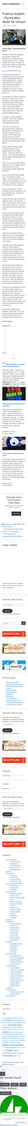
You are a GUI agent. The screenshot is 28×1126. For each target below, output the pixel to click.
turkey (9, 1050)
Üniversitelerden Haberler (14, 704)
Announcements (11, 859)
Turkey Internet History (13, 700)
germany (15, 1027)
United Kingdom (20, 1053)
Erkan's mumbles (15, 909)
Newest (14, 1084)
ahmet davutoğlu (12, 1018)
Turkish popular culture (17, 992)
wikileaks (18, 1055)
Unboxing (13, 917)
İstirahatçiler (10, 921)
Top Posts (13, 952)
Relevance (5, 1084)
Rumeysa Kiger (15, 927)
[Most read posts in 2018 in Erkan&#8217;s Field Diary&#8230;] (14, 400)
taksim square (19, 1047)
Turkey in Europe (11, 966)
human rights (9, 1029)
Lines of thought (15, 865)
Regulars (9, 941)
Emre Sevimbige (15, 879)
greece (4, 1029)
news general (14, 867)
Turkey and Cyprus (16, 972)
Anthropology (14, 885)
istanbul (12, 913)
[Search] (23, 623)
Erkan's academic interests (14, 883)
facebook (5, 1027)
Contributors (7, 524)
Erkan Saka (13, 925)
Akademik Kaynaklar (12, 682)
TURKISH (15, 524)
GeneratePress (10, 1064)
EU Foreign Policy (15, 956)
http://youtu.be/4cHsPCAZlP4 (11, 70)
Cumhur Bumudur (15, 923)
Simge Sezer (14, 933)
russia (3, 1047)
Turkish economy (15, 978)
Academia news (15, 861)
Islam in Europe (15, 964)
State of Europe (11, 953)
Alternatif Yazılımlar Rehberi (15, 684)
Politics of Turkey (15, 1040)
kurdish (9, 1036)
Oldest (23, 1084)
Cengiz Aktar (14, 877)
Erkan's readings (15, 911)
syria (14, 1047)
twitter (14, 1053)
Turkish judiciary (15, 982)
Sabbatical (13, 915)
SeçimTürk (9, 694)
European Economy (16, 960)
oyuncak (9, 526)
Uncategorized (10, 996)
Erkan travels (14, 907)
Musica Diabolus (11, 692)
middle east (14, 1038)
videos (14, 1055)
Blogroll (8, 871)
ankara (8, 1020)
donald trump (13, 1022)
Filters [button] (4, 1082)
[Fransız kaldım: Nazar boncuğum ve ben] (14, 449)
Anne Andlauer (7, 321)
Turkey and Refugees (17, 976)
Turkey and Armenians (17, 970)
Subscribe (16, 513)
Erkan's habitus (11, 891)
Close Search (6, 1093)
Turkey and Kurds (15, 974)
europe (18, 1022)
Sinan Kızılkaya (15, 937)
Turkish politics (15, 986)
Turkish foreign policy (16, 980)
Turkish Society (11, 990)
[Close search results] (2, 1074)
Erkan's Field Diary (11, 4)
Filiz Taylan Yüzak (15, 881)
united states (7, 1055)
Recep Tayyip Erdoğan (12, 1044)
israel (22, 1029)
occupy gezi (8, 1040)
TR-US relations (15, 968)
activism (4, 1018)
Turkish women (15, 994)
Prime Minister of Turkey (14, 1042)
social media (9, 1047)
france (10, 1027)
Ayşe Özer (13, 875)
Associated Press (16, 1020)
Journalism (13, 889)
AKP (18, 1018)
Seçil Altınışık (14, 929)
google (20, 1027)
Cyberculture (14, 887)
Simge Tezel (14, 935)
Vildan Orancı (14, 939)
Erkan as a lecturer (16, 901)
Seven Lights (14, 931)
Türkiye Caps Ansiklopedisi (14, 702)
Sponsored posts (15, 869)
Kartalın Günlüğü (11, 690)
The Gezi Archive (11, 698)
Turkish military (15, 984)
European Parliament (16, 962)
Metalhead (13, 948)
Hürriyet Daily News (17, 1029)
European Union (15, 1025)
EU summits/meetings (17, 957)
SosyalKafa (9, 696)
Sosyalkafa (13, 949)
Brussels (8, 1022)
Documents (13, 863)
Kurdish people (15, 1036)
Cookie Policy (8, 1119)
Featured (9, 919)
